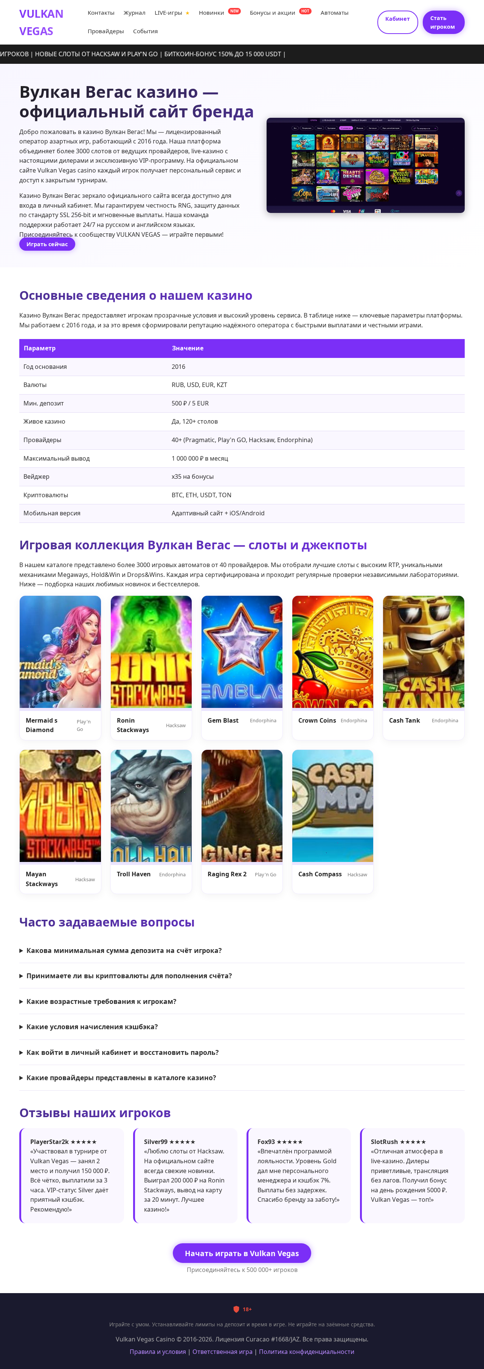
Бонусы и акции (279, 12)
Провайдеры (106, 31)
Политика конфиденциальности (306, 1351)
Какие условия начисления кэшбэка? (92, 1026)
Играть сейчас (47, 244)
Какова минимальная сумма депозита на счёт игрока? (124, 950)
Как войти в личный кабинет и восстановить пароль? (122, 1052)
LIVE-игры (172, 12)
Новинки (219, 12)
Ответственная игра (222, 1351)
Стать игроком (442, 22)
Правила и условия (158, 1351)
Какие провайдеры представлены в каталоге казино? (121, 1077)
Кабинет (397, 18)
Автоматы (335, 12)
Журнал (135, 12)
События (145, 31)
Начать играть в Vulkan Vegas (242, 1253)
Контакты (101, 12)
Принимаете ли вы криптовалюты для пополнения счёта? (129, 975)
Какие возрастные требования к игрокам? (101, 1001)
